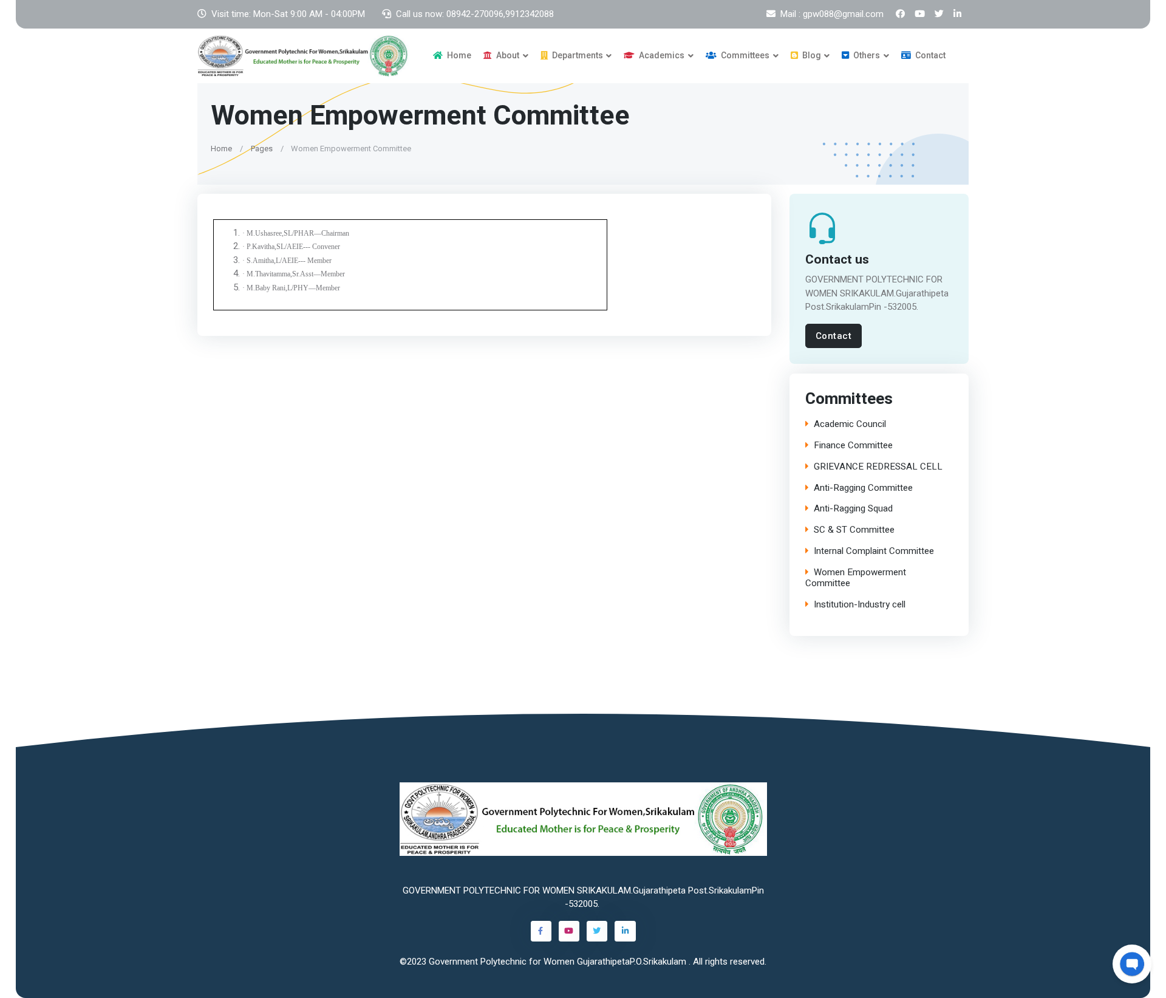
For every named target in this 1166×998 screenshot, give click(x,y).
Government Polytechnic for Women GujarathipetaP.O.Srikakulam (559, 961)
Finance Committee (853, 445)
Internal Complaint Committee (874, 551)
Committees (744, 55)
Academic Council (850, 424)
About (506, 55)
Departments (576, 55)
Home (458, 55)
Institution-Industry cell (859, 604)
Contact (929, 55)
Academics (660, 55)
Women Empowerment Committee (855, 578)
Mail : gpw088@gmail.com (832, 14)
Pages (262, 147)
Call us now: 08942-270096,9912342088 (475, 14)
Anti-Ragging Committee (863, 488)
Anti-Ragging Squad (853, 508)
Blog (810, 55)
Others (865, 55)
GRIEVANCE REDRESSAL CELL (878, 467)
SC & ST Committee (854, 530)
